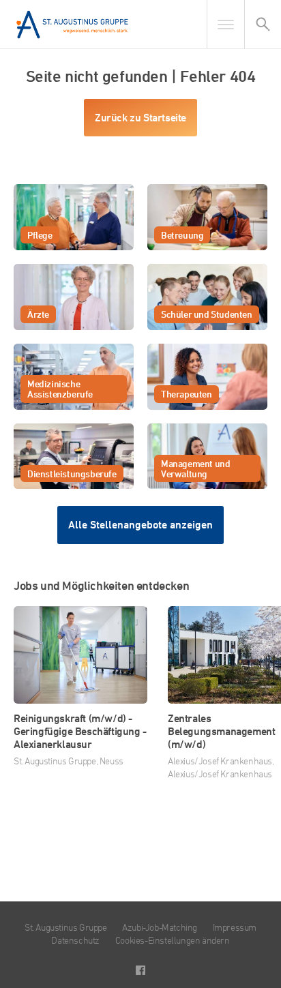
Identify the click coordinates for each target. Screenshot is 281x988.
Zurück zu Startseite (140, 117)
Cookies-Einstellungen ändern (172, 940)
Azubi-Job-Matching (159, 927)
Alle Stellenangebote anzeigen (140, 524)
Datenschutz (75, 940)
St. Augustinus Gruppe (66, 927)
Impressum (234, 927)
